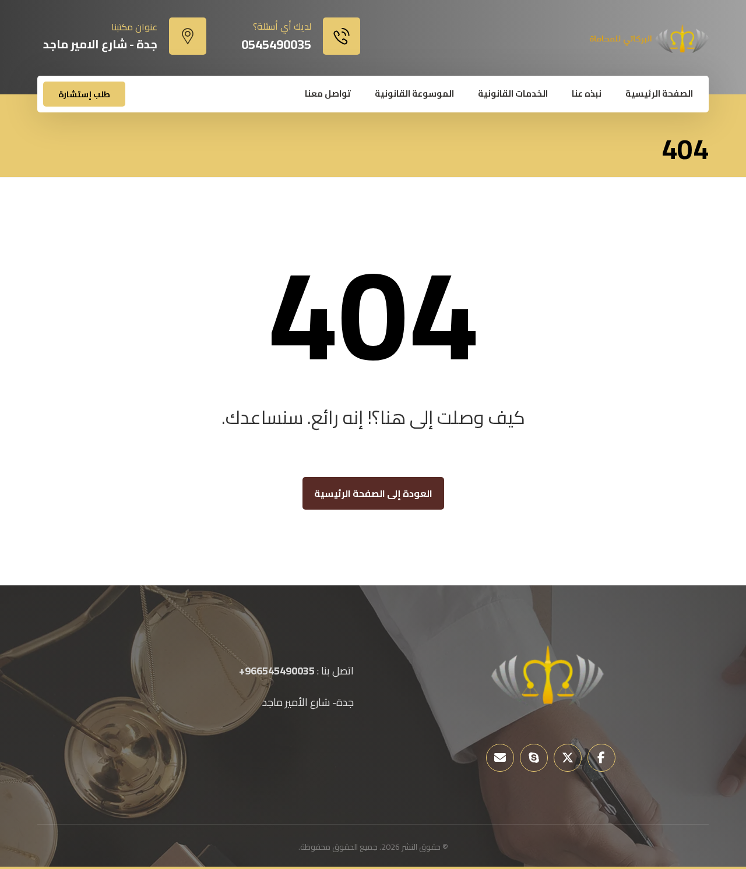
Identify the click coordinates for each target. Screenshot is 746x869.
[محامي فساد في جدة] (648, 38)
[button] (601, 758)
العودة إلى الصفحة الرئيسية (373, 493)
